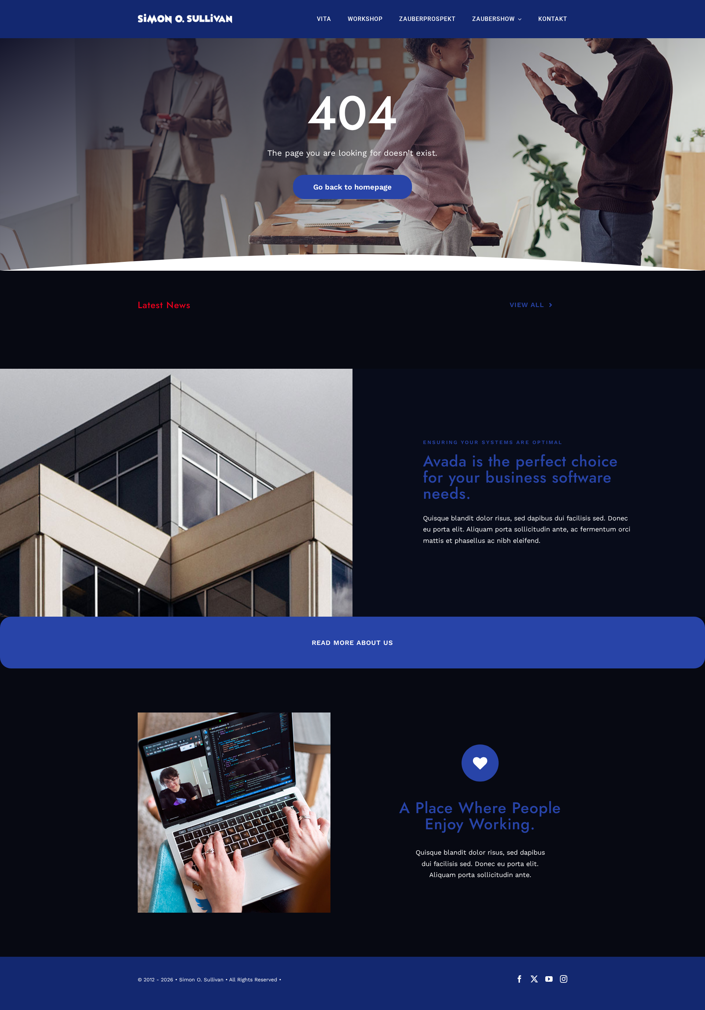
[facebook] (519, 979)
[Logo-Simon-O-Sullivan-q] (185, 17)
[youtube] (549, 979)
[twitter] (534, 979)
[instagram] (563, 979)
